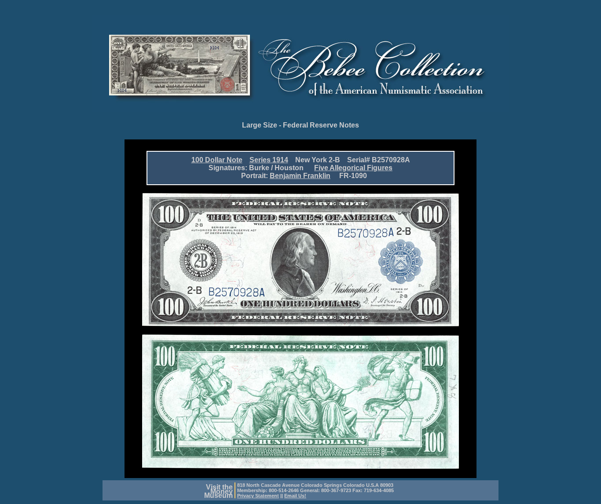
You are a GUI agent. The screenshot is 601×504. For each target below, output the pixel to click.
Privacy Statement (258, 495)
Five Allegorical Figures (353, 168)
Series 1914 (268, 160)
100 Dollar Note (216, 160)
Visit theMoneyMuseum (218, 491)
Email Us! (295, 495)
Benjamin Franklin (300, 175)
